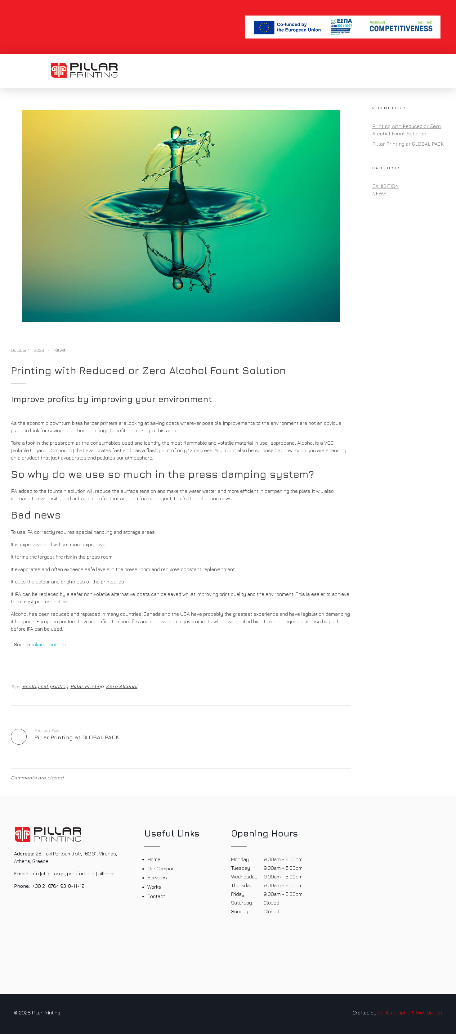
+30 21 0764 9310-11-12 (58, 886)
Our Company (162, 868)
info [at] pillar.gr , (48, 873)
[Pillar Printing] (84, 70)
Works (154, 887)
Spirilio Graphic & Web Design (410, 1012)
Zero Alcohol (121, 686)
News (60, 350)
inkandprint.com (49, 644)
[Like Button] (342, 686)
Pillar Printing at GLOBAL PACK (408, 144)
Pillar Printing (87, 686)
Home (153, 859)
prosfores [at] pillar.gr (90, 873)
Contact (156, 896)
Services (157, 877)
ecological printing (45, 686)
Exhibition (385, 186)
